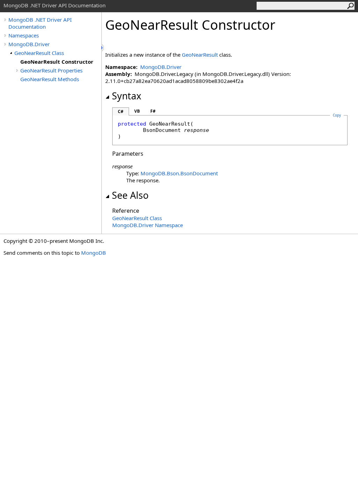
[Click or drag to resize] (103, 48)
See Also (130, 195)
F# (153, 111)
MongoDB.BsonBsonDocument (179, 173)
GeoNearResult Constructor (56, 61)
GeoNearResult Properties (51, 70)
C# (120, 111)
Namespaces (23, 35)
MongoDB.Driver (29, 44)
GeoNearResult (200, 54)
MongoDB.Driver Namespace (147, 225)
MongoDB (93, 252)
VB (137, 111)
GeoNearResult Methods (49, 79)
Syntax (126, 96)
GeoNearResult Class (39, 52)
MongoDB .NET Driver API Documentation (40, 23)
